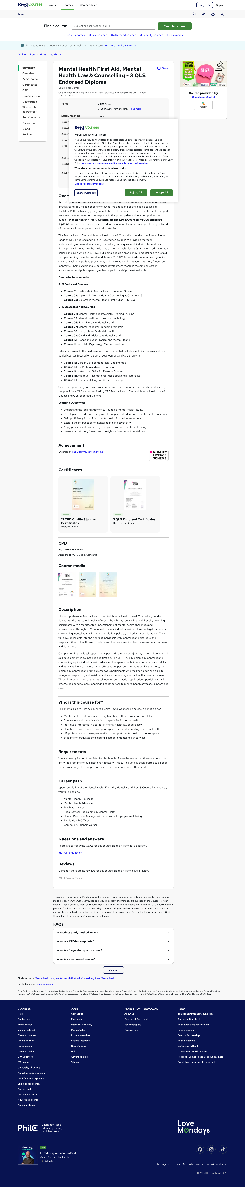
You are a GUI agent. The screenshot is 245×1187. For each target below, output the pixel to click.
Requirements (31, 117)
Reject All (136, 192)
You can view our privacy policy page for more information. (115, 163)
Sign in (220, 5)
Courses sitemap (27, 1105)
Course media (31, 96)
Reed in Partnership (189, 1035)
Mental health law (51, 54)
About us (129, 1013)
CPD (25, 90)
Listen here (50, 1161)
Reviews (27, 134)
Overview (28, 73)
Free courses (175, 35)
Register (205, 5)
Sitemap (75, 1062)
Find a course (55, 25)
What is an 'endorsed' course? (76, 959)
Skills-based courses (29, 1083)
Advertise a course (28, 1099)
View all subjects (27, 1029)
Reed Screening (186, 1040)
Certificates (30, 84)
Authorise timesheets (190, 1019)
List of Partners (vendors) (89, 183)
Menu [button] (21, 14)
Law (32, 54)
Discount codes (26, 1051)
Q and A (27, 129)
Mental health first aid (68, 978)
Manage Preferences (169, 1164)
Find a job (76, 1019)
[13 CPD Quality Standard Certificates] (83, 494)
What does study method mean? (77, 932)
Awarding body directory (31, 1072)
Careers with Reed (188, 1045)
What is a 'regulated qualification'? (79, 950)
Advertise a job (79, 1056)
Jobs (53, 5)
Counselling (87, 978)
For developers (132, 1024)
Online (22, 54)
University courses (151, 35)
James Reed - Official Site (192, 1051)
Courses (68, 5)
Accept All (161, 192)
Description (29, 101)
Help (20, 1013)
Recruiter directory (81, 1024)
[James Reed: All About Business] (28, 1155)
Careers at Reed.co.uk (136, 1019)
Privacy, (199, 1164)
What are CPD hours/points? (75, 941)
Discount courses (74, 35)
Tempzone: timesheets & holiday (196, 1013)
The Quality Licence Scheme (87, 451)
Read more (136, 108)
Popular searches (80, 1035)
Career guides (26, 1089)
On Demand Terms (28, 1094)
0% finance (24, 1062)
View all (113, 970)
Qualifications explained (31, 1078)
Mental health (108, 978)
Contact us (24, 1019)
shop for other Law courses (119, 45)
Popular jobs (78, 1029)
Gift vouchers (25, 1056)
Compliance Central (203, 97)
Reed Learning (186, 1029)
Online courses (98, 35)
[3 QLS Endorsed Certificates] (135, 494)
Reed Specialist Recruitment (193, 1024)
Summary (28, 67)
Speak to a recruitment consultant (196, 1062)
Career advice (88, 5)
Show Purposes (86, 192)
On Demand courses (123, 35)
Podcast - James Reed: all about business (200, 1056)
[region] (124, 160)
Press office (131, 1029)
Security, (188, 1164)
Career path (30, 123)
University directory (29, 1067)
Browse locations (80, 1040)
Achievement (30, 79)
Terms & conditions (215, 1164)
